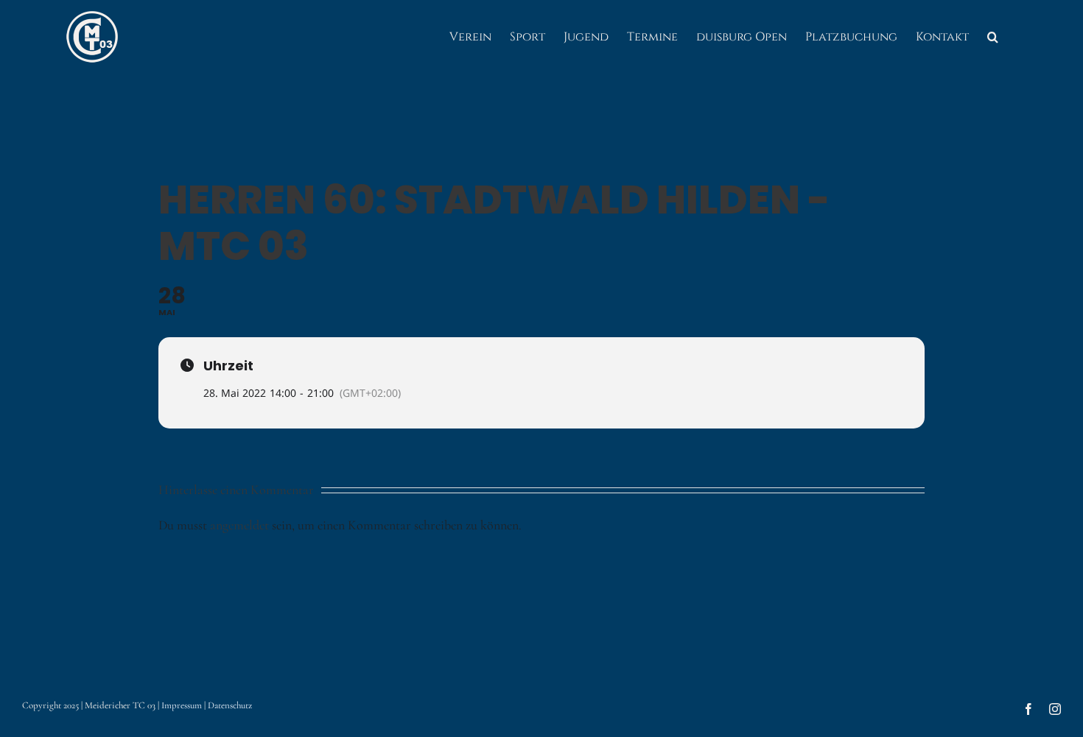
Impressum (181, 705)
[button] (992, 37)
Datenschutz (230, 705)
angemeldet (239, 525)
